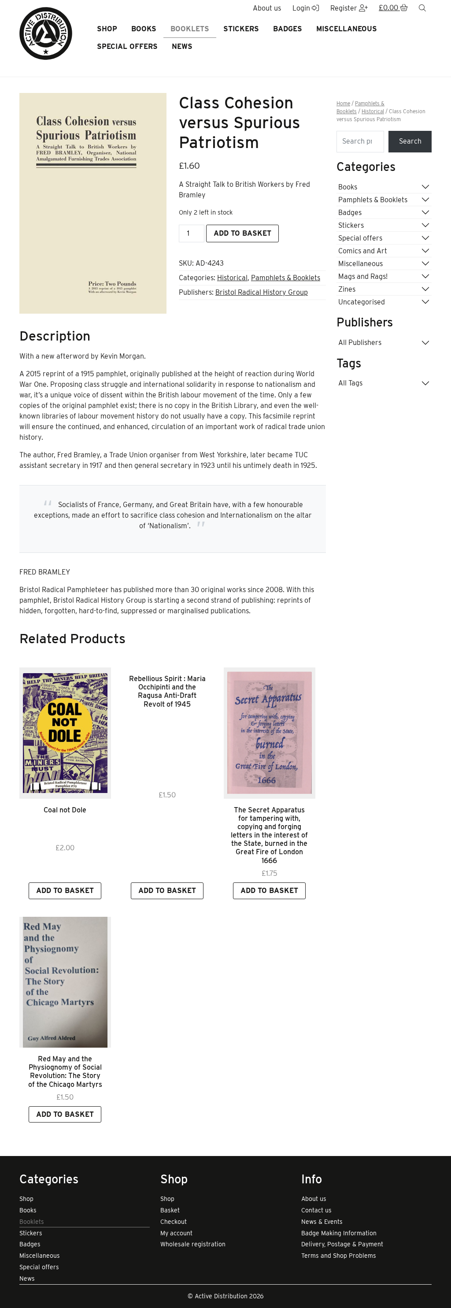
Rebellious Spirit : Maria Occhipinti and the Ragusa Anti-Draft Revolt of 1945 (167, 691)
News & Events (322, 1221)
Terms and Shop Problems (338, 1255)
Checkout (173, 1221)
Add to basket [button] (65, 890)
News (182, 46)
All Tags (350, 383)
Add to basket (242, 233)
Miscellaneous (346, 29)
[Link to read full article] (65, 732)
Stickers (241, 29)
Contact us (316, 1210)
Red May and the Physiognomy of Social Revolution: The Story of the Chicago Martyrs (65, 1072)
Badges (287, 29)
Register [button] (344, 8)
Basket (170, 1210)
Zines (346, 289)
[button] (393, 8)
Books (143, 29)
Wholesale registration (193, 1244)
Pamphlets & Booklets (285, 278)
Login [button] (302, 8)
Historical (232, 278)
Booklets (189, 29)
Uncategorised (361, 302)
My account (176, 1233)
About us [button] (267, 8)
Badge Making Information (339, 1233)
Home (343, 103)
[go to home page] (45, 33)
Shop (107, 29)
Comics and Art (362, 251)
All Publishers (359, 342)
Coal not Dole (65, 810)
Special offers (127, 46)
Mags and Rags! (363, 276)
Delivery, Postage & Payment (342, 1244)
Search (410, 141)
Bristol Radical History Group (261, 292)
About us (313, 1198)
